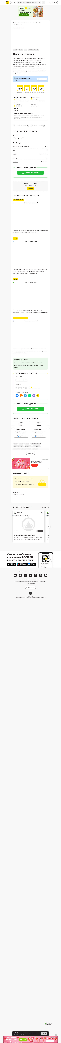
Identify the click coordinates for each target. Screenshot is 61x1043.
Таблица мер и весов (36, 125)
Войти (42, 484)
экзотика (35, 449)
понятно (44, 1033)
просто (21, 443)
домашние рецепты (36, 443)
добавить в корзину (32, 172)
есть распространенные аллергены (22, 449)
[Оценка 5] (26, 388)
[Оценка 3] (21, 388)
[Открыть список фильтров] (39, 2)
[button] (13, 427)
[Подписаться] (41, 512)
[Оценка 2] (19, 388)
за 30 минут (28, 446)
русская (16, 110)
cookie (22, 1034)
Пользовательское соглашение (20, 581)
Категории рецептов (30, 583)
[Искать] (43, 2)
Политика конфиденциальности (33, 579)
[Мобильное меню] (4, 2)
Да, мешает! (30, 188)
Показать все (30, 453)
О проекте (23, 579)
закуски (27, 443)
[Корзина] (49, 2)
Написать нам (31, 587)
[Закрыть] (51, 1023)
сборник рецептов (18, 446)
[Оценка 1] (16, 388)
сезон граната (36, 446)
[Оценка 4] (23, 388)
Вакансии (30, 581)
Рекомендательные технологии (38, 581)
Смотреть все (45, 507)
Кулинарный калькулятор (20, 125)
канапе (15, 443)
